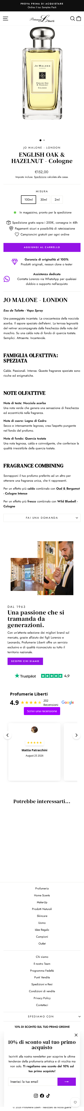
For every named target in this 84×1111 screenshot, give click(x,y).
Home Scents (42, 895)
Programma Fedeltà (42, 971)
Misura (42, 191)
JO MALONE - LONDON (42, 148)
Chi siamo (42, 957)
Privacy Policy (42, 998)
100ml (28, 199)
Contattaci (42, 1005)
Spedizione (40, 177)
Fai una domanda (42, 518)
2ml (57, 199)
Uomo (42, 923)
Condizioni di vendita (42, 991)
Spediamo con (41, 1016)
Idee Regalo (42, 930)
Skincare (42, 916)
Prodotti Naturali (42, 909)
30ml (43, 199)
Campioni (42, 937)
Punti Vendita (42, 977)
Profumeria (42, 888)
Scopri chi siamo (25, 661)
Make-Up (42, 902)
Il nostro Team (42, 964)
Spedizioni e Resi (42, 984)
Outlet (42, 944)
